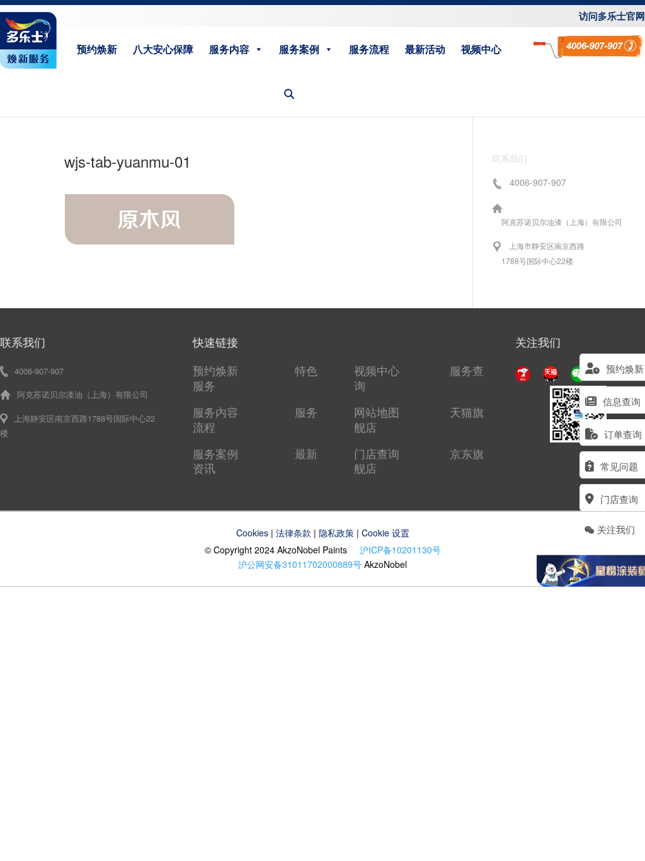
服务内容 (229, 49)
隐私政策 (336, 532)
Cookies (252, 532)
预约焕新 (97, 49)
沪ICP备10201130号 (400, 549)
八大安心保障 (163, 49)
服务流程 (369, 49)
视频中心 (481, 49)
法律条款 (293, 532)
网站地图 (376, 411)
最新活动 (425, 49)
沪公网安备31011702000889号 (300, 564)
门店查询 (376, 453)
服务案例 (299, 49)
